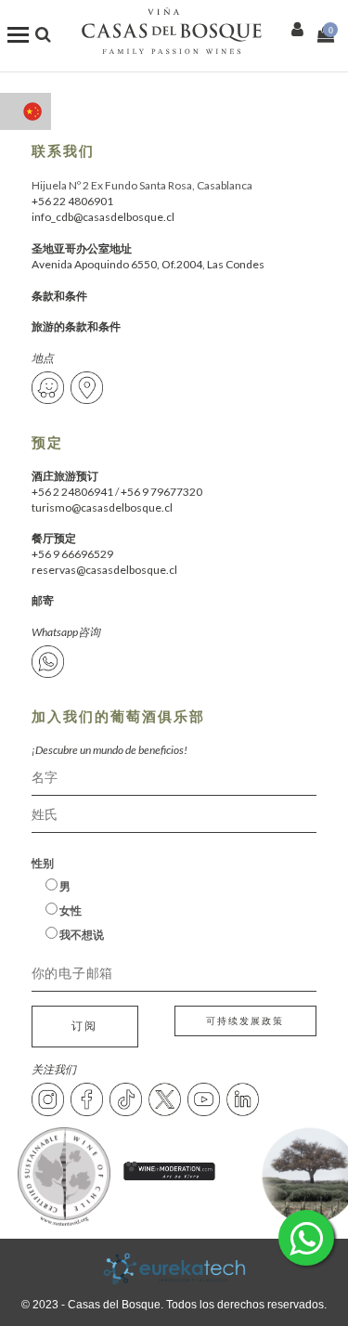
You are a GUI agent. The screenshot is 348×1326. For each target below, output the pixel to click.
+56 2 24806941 (72, 492)
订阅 (84, 1026)
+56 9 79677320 (161, 492)
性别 (43, 863)
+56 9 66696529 (72, 554)
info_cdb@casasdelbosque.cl (103, 217)
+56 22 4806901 (72, 201)
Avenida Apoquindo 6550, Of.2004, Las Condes (148, 264)
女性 (70, 910)
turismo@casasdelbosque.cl (102, 507)
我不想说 (81, 935)
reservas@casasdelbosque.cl (104, 570)
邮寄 (43, 600)
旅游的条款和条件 (76, 326)
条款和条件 (59, 296)
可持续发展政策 (245, 1020)
